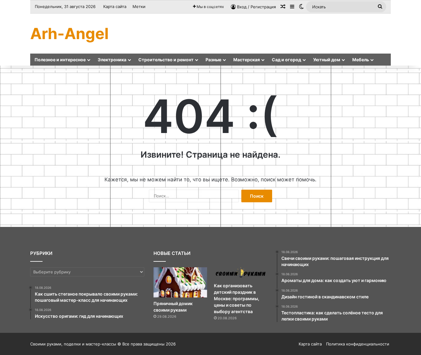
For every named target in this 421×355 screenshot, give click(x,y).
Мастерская (246, 59)
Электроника (112, 59)
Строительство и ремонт (166, 59)
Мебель (360, 59)
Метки (139, 6)
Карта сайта (114, 6)
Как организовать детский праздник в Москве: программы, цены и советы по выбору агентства (236, 298)
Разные (213, 59)
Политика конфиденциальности (357, 343)
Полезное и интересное (60, 59)
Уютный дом (326, 59)
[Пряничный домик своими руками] (180, 282)
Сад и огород (286, 59)
